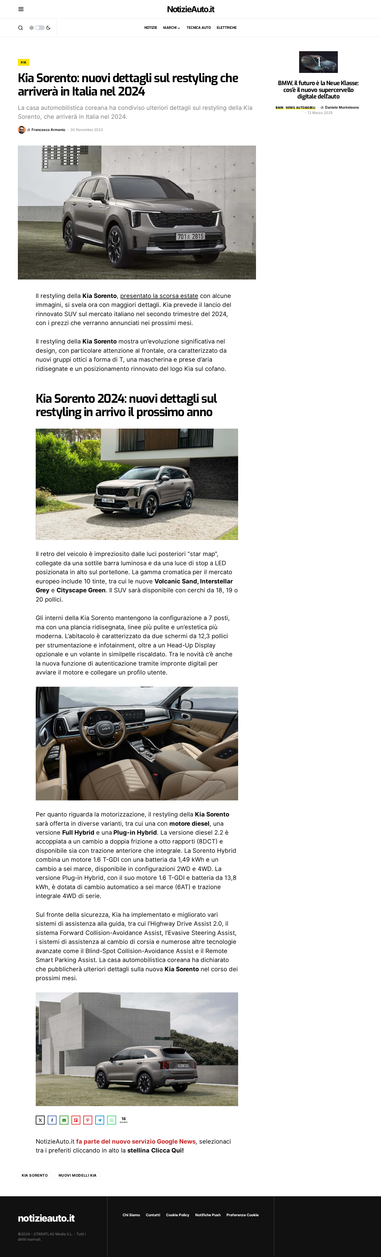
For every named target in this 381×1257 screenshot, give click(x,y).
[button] (21, 9)
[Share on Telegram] (99, 1120)
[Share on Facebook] (52, 1120)
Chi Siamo (131, 1215)
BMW (280, 108)
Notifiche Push (208, 1215)
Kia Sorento (35, 1175)
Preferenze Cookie (243, 1215)
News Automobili (301, 108)
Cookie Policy (177, 1215)
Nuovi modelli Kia (78, 1175)
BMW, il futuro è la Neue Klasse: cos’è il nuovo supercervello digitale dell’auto (318, 90)
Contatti (153, 1215)
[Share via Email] (64, 1120)
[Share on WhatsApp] (111, 1120)
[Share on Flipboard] (75, 1120)
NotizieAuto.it (190, 9)
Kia (23, 62)
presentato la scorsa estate (159, 295)
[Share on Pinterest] (87, 1120)
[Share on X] (40, 1120)
